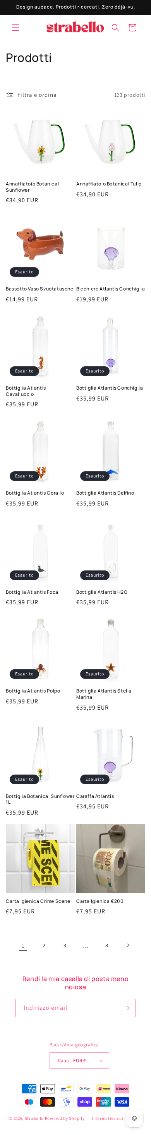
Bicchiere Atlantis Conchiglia (110, 289)
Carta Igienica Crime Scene (38, 901)
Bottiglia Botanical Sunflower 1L (40, 799)
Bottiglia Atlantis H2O (101, 592)
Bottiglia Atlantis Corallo (35, 493)
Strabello (34, 1118)
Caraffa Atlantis (95, 796)
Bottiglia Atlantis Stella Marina (104, 694)
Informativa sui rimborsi (117, 1118)
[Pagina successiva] (127, 945)
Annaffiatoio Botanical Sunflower (32, 187)
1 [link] (23, 945)
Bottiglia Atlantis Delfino (105, 493)
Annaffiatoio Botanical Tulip (109, 184)
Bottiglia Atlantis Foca (32, 592)
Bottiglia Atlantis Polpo (33, 691)
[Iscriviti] (126, 1008)
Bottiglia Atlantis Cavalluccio (26, 391)
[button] (15, 27)
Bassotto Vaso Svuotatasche (40, 289)
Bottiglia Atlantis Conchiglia (109, 388)
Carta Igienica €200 (100, 901)
